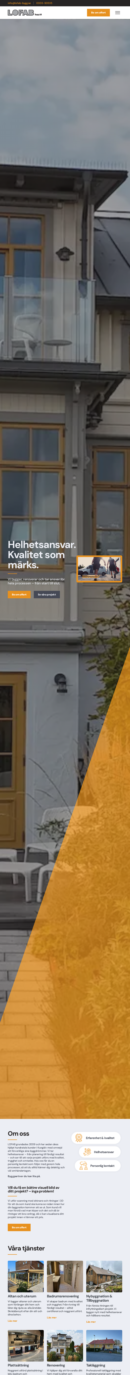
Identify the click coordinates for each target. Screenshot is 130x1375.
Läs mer (12, 1321)
